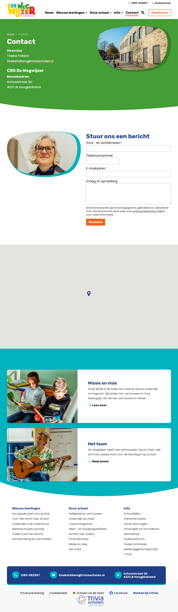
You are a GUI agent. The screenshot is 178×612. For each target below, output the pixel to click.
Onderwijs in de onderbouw (30, 524)
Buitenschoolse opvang (28, 529)
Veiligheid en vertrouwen (85, 514)
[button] (89, 294)
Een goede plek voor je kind (30, 514)
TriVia (127, 554)
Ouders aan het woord (27, 534)
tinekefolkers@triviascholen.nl (30, 61)
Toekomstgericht (80, 524)
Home (10, 34)
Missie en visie (102, 383)
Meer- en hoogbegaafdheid (88, 529)
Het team (97, 443)
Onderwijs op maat (82, 519)
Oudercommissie (135, 544)
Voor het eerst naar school (30, 519)
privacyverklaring (144, 211)
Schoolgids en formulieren (141, 529)
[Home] (22, 9)
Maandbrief (132, 534)
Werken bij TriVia (145, 593)
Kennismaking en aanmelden (32, 539)
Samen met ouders (82, 534)
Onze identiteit (79, 539)
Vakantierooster (135, 519)
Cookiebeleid (58, 593)
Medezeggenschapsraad (141, 549)
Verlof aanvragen (136, 524)
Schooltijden (132, 514)
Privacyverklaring (32, 593)
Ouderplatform (134, 539)
